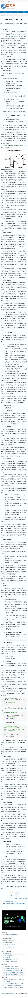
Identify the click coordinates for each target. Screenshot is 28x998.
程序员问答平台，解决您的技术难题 (10, 934)
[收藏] (16, 25)
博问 (7, 1)
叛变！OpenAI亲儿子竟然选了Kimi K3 (10, 966)
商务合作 (12, 993)
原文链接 (12, 25)
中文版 (18, 321)
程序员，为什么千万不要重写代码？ (10, 961)
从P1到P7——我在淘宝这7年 (9, 940)
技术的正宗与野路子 (7, 946)
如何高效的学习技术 (7, 953)
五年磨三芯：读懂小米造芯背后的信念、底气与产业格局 (14, 974)
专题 (10, 12)
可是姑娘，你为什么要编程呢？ (9, 944)
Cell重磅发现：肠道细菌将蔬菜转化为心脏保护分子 (13, 979)
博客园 (20, 993)
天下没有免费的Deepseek (8, 981)
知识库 (4, 12)
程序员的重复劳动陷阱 (7, 955)
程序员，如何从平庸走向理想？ (9, 948)
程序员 (20, 898)
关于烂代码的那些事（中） (14, 19)
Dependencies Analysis (11, 786)
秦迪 (3, 23)
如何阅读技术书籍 (6, 957)
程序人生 (11, 15)
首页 (1, 1)
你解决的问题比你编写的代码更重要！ (11, 959)
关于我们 (3, 993)
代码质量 (25, 898)
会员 (9, 1)
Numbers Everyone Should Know (14, 639)
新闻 (4, 1)
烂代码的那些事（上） (15, 36)
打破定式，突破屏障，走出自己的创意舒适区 (15, 903)
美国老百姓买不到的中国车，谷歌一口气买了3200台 (13, 983)
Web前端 (23, 12)
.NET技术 (16, 12)
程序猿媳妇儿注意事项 (7, 942)
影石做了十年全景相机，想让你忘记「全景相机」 (13, 970)
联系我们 (8, 993)
